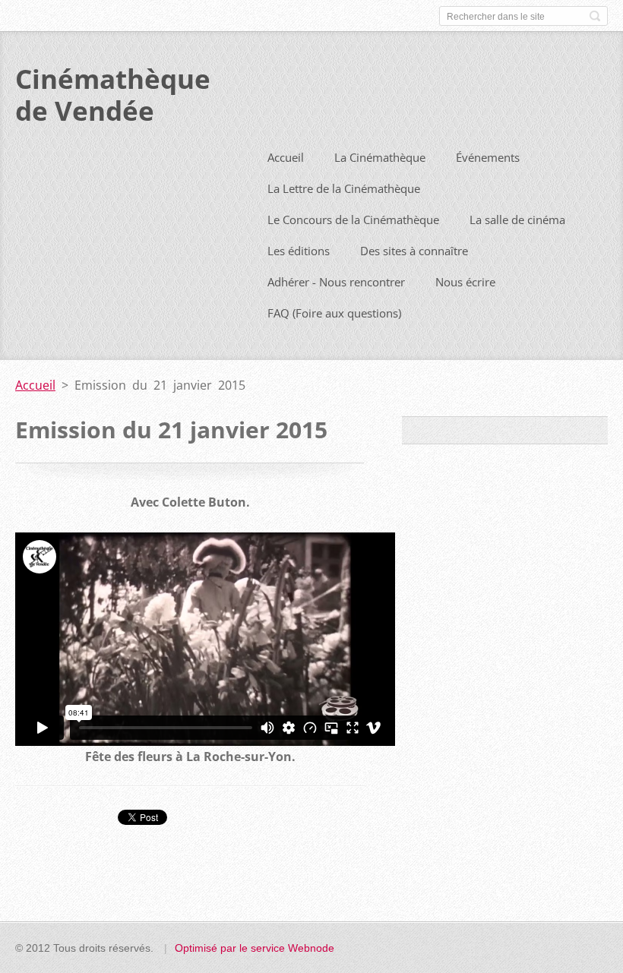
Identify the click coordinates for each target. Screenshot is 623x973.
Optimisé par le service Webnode (254, 948)
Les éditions (298, 250)
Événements (488, 157)
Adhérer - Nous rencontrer (336, 281)
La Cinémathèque (379, 157)
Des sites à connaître (414, 250)
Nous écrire (465, 281)
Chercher (595, 16)
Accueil (285, 157)
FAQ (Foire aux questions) (334, 313)
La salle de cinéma (517, 219)
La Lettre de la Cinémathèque (343, 188)
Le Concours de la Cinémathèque (353, 219)
